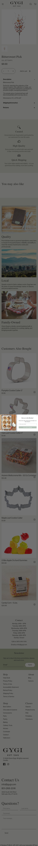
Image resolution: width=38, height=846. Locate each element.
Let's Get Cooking (27, 427)
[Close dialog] (37, 415)
